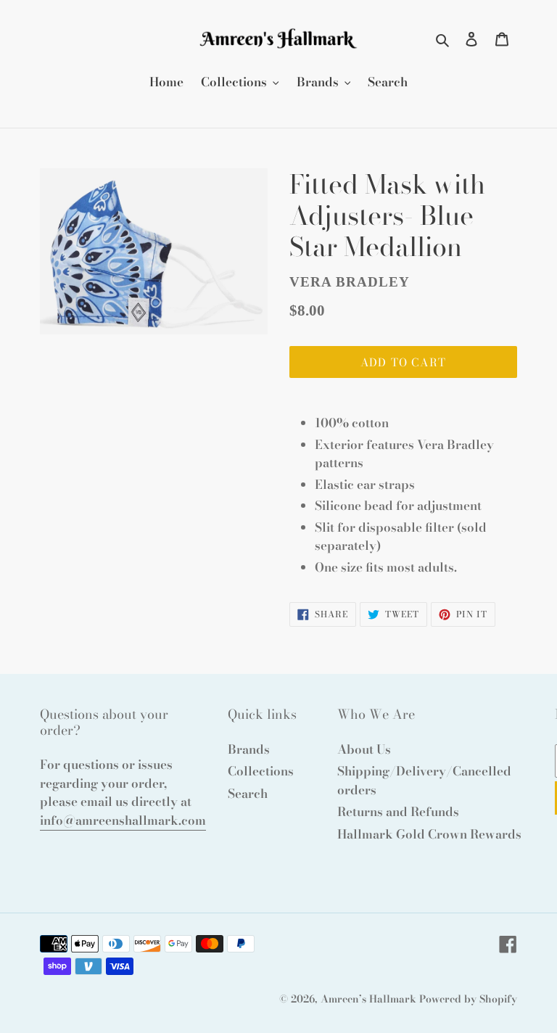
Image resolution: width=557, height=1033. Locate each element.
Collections (261, 771)
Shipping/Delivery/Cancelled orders (424, 780)
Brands (249, 749)
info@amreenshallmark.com (123, 820)
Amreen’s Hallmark (368, 999)
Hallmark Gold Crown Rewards (429, 834)
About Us (364, 749)
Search (248, 793)
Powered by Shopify (468, 999)
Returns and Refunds (398, 811)
